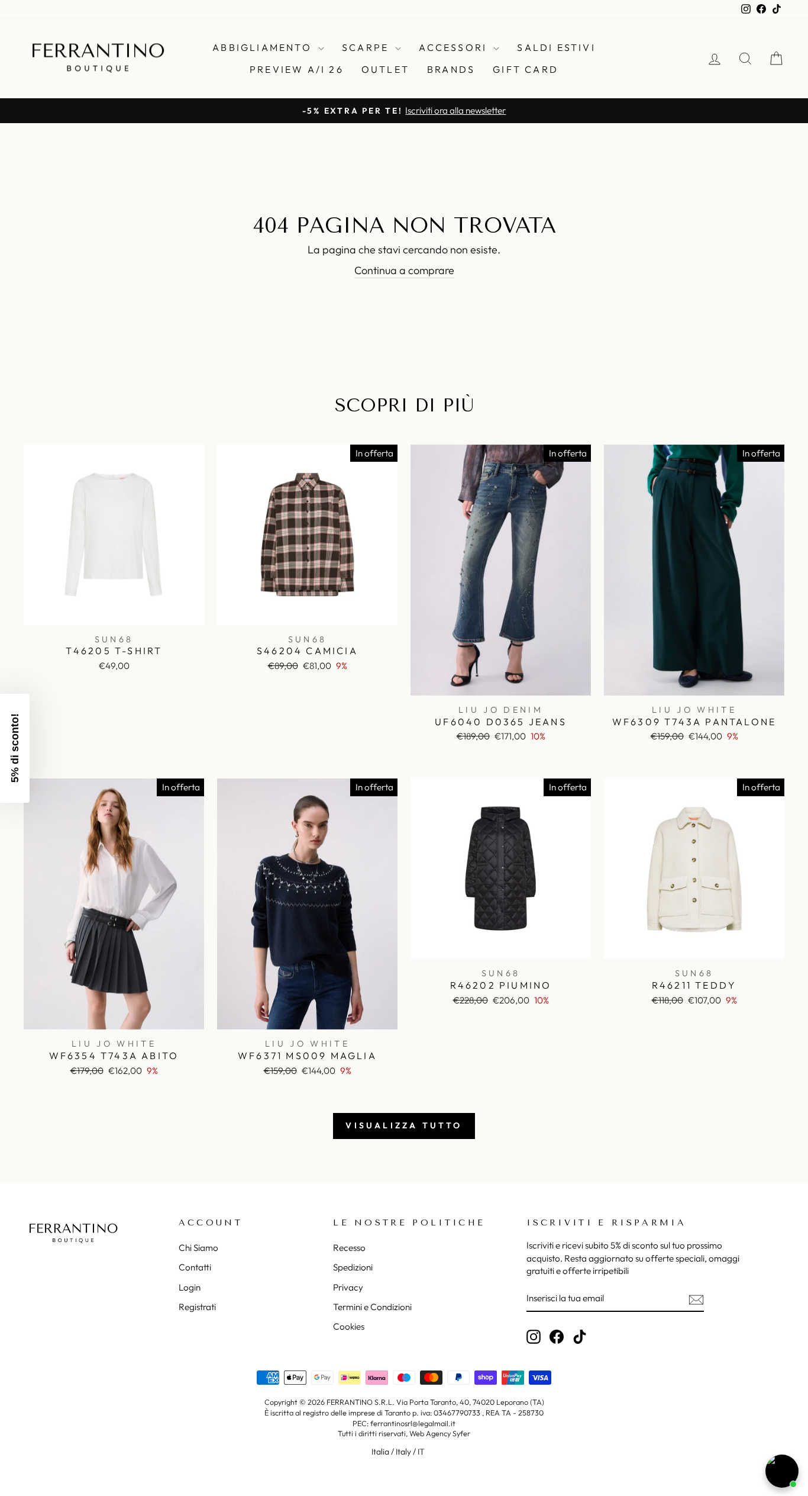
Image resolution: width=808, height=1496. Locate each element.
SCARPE (367, 47)
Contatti (195, 1267)
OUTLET (385, 69)
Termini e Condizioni (372, 1306)
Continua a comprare (404, 270)
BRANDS (451, 69)
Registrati (197, 1306)
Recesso (349, 1247)
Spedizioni (353, 1267)
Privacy (348, 1287)
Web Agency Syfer (439, 1433)
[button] (15, 748)
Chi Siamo (198, 1247)
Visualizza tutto (403, 1125)
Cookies (348, 1326)
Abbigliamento (263, 47)
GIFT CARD (525, 69)
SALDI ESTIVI (556, 47)
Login (190, 1287)
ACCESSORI (454, 47)
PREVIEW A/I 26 (297, 69)
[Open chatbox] (782, 1471)
